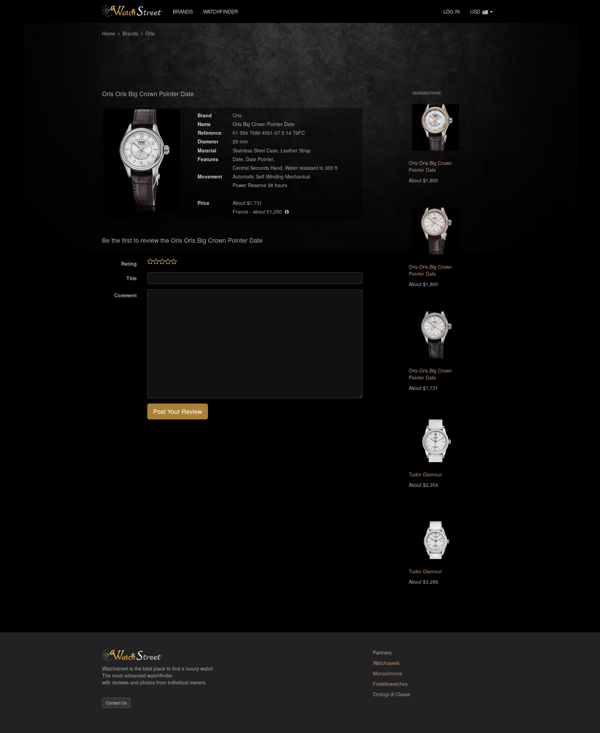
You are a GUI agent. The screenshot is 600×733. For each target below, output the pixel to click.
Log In (451, 11)
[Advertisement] (300, 59)
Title (131, 278)
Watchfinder (220, 11)
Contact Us (116, 703)
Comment (125, 295)
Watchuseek (386, 662)
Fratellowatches (390, 683)
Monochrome (387, 673)
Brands (183, 11)
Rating (129, 263)
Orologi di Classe (391, 694)
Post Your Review (177, 411)
